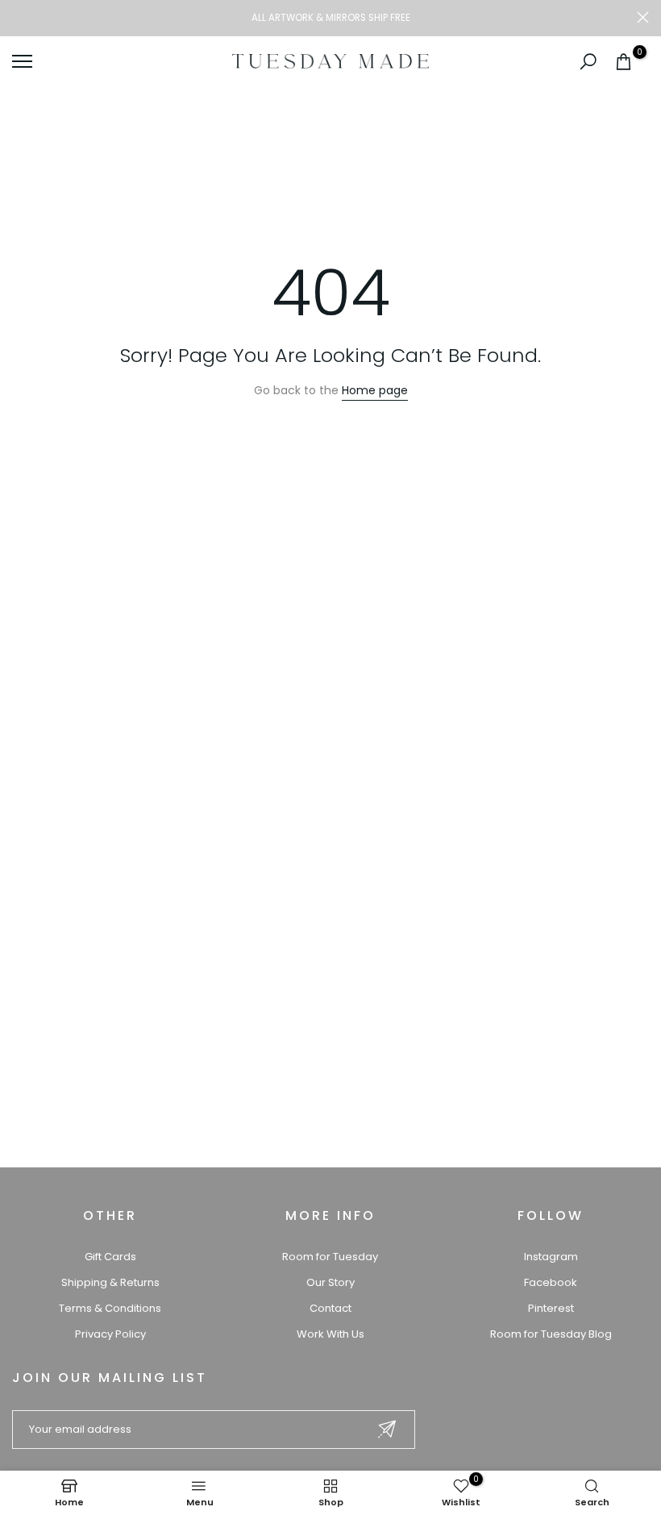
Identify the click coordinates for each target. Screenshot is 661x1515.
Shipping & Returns (110, 1282)
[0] (623, 62)
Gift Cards (110, 1256)
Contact (330, 1308)
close (18, 17)
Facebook (550, 1282)
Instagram (551, 1256)
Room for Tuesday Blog (551, 1334)
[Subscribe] (387, 1429)
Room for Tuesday (330, 1256)
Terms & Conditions (110, 1308)
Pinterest (551, 1308)
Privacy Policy (110, 1334)
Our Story (330, 1282)
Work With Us (330, 1334)
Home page (375, 390)
